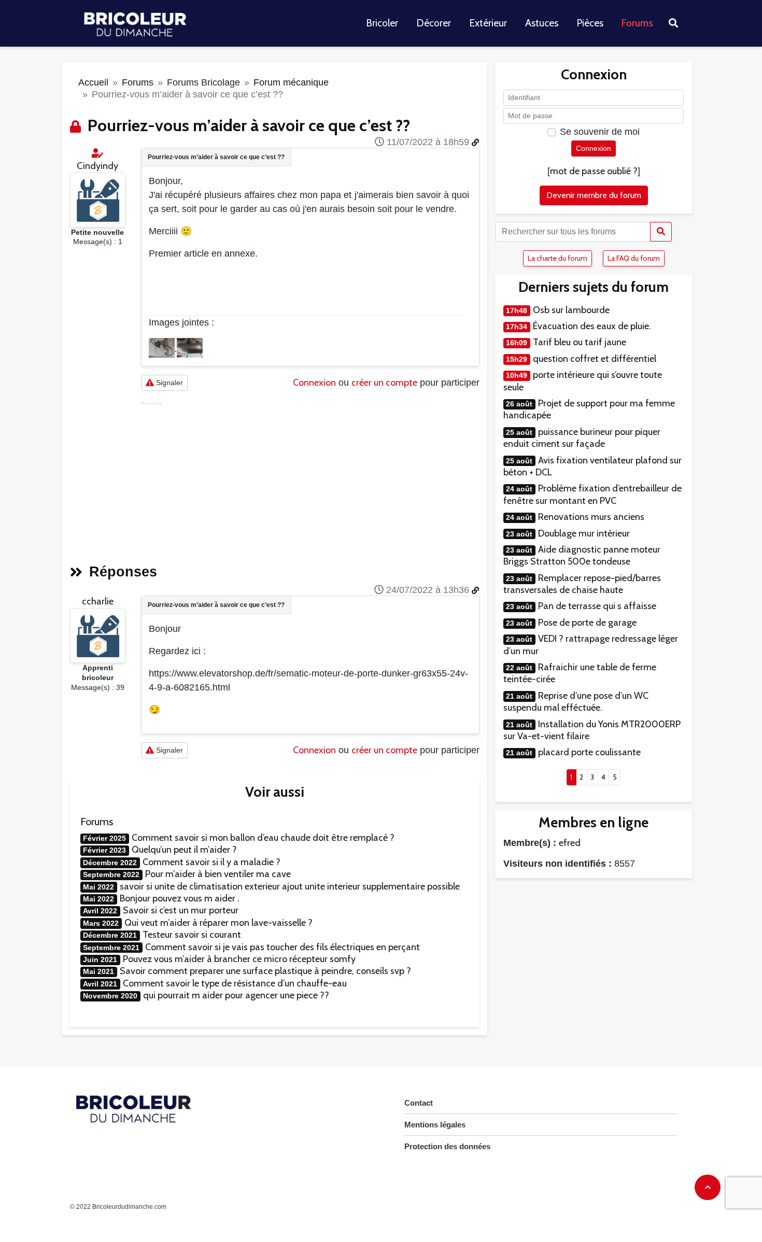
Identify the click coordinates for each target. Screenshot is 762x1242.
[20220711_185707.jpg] (163, 347)
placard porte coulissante (589, 752)
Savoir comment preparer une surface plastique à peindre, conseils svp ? (265, 971)
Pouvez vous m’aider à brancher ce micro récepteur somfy (239, 959)
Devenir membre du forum (593, 195)
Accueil (93, 82)
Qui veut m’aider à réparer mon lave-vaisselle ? (218, 922)
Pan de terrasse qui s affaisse (597, 606)
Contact (418, 1102)
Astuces (541, 23)
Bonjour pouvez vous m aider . (179, 898)
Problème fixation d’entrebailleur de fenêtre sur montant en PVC (592, 494)
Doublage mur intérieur (584, 533)
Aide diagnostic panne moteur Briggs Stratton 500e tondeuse (581, 555)
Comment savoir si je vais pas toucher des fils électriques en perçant (282, 947)
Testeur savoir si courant (192, 934)
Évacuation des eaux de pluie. (592, 326)
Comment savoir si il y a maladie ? (211, 862)
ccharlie (98, 601)
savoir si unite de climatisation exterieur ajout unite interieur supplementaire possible (290, 886)
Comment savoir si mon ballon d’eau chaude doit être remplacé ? (263, 837)
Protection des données (447, 1146)
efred (570, 843)
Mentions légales (434, 1124)
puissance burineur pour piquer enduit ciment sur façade (581, 437)
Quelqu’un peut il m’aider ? (184, 849)
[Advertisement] (310, 479)
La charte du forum (557, 258)
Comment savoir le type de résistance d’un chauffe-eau (235, 983)
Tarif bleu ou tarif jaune (579, 342)
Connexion (314, 382)
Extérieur (488, 23)
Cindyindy (97, 166)
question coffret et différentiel (594, 358)
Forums (637, 23)
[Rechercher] (661, 232)
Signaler (168, 382)
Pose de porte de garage (587, 622)
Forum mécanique (291, 82)
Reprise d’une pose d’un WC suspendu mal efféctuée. (575, 701)
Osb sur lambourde (571, 310)
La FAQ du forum (634, 258)
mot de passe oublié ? (594, 171)
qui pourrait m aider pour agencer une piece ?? (236, 995)
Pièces (589, 23)
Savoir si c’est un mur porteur (180, 910)
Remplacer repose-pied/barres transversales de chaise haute (582, 584)
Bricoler (382, 23)
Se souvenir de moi (600, 131)
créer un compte (384, 382)
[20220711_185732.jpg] (190, 347)
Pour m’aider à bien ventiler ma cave (218, 874)
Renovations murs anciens (591, 517)
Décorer (433, 23)
